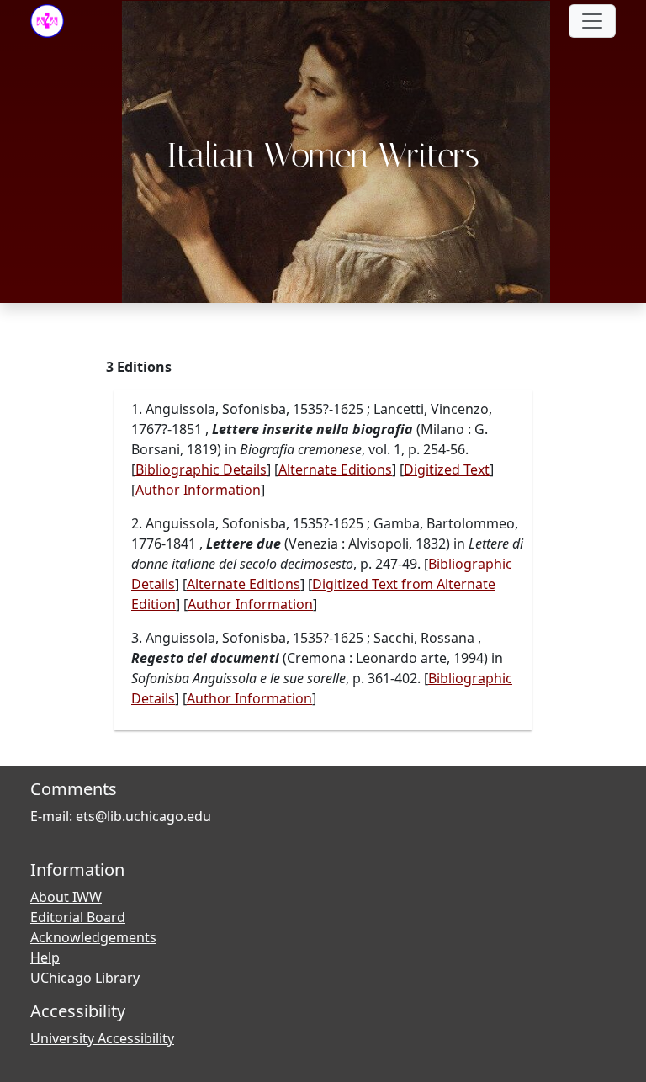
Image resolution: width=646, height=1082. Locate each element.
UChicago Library (85, 977)
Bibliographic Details (201, 469)
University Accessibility (102, 1038)
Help (45, 957)
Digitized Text (447, 469)
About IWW (66, 897)
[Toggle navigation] (592, 21)
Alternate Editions (335, 469)
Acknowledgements (93, 937)
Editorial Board (77, 917)
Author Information (198, 489)
